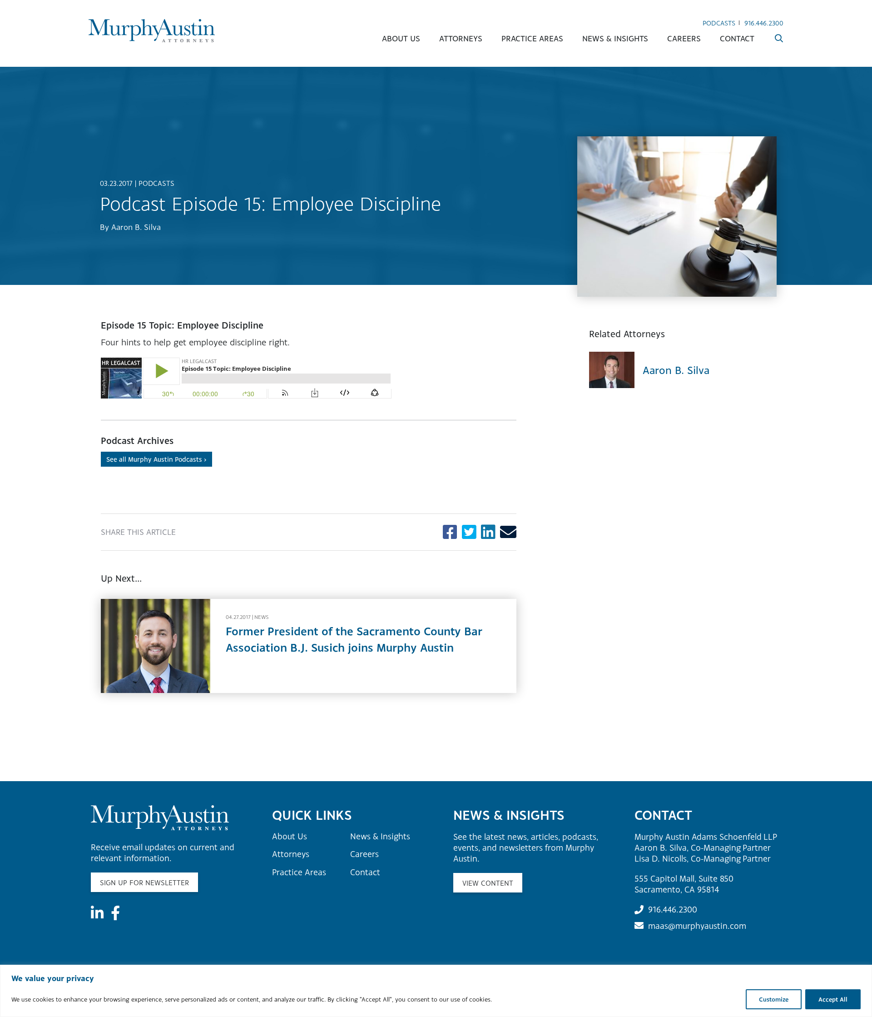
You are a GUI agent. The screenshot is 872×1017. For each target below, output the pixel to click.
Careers (684, 38)
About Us (401, 38)
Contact (737, 38)
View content (487, 883)
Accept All (832, 999)
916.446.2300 (763, 23)
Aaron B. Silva (136, 227)
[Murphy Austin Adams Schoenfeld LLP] (152, 30)
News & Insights (615, 38)
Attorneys (460, 38)
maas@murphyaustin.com (697, 926)
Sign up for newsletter (144, 882)
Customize (773, 999)
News (261, 617)
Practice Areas (532, 38)
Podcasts (719, 23)
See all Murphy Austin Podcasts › (156, 459)
